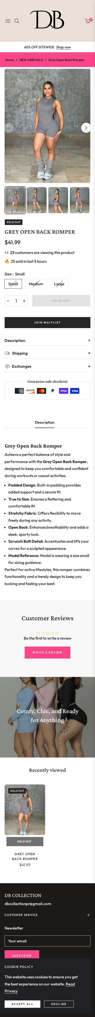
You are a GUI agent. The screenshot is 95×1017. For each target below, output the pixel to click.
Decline (59, 1004)
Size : (15, 273)
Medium (36, 283)
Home (9, 60)
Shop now (63, 47)
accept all (22, 1004)
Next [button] (86, 128)
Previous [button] (9, 128)
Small (13, 283)
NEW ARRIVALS (31, 60)
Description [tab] (44, 422)
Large (59, 283)
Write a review (47, 652)
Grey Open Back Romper (25, 856)
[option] (47, 126)
